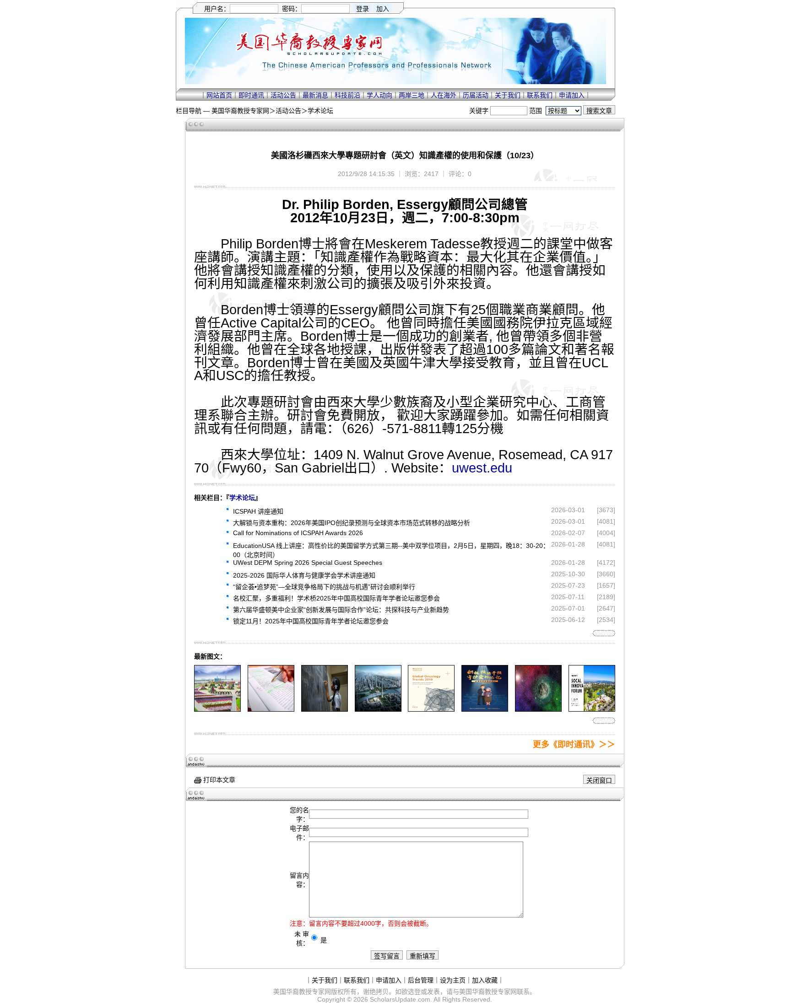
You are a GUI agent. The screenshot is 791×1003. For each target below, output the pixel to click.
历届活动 (475, 95)
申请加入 (572, 95)
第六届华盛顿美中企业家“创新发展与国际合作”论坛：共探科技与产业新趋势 (341, 609)
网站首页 (219, 95)
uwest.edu (482, 468)
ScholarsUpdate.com (400, 999)
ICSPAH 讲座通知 (258, 511)
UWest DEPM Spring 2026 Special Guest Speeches (307, 562)
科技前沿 (347, 95)
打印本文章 (218, 779)
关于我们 (507, 95)
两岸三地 (411, 95)
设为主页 (453, 980)
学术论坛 (320, 110)
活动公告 (283, 95)
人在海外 (443, 95)
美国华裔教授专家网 (240, 110)
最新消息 (315, 95)
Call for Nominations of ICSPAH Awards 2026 (298, 532)
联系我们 (540, 95)
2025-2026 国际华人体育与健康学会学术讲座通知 (304, 575)
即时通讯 (251, 95)
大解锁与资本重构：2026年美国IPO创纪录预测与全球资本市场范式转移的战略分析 (351, 522)
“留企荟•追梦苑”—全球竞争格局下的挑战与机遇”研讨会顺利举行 (324, 586)
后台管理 (420, 980)
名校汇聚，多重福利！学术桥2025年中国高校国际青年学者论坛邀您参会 (336, 598)
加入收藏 (485, 980)
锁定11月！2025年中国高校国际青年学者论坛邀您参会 (311, 621)
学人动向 (379, 95)
